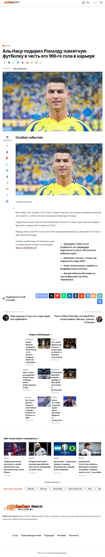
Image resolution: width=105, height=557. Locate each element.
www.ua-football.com (26, 248)
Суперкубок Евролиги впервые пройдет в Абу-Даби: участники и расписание (56, 381)
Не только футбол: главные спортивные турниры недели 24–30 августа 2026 (30, 409)
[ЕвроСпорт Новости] (11, 2)
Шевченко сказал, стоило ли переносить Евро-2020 (78, 260)
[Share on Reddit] (27, 62)
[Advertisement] (52, 24)
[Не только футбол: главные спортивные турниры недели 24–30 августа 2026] (44, 401)
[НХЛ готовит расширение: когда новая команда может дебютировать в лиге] (44, 374)
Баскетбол (29, 339)
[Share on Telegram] (31, 62)
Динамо (31, 489)
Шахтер (43, 489)
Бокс (53, 339)
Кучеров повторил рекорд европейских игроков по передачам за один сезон (39, 465)
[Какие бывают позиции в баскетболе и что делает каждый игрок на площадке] (44, 343)
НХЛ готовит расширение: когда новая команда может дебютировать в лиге (29, 380)
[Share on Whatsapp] (13, 62)
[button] (83, 2)
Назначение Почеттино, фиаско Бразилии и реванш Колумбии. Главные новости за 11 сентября (90, 466)
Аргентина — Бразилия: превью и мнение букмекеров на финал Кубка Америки (65, 465)
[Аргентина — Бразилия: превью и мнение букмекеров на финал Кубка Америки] (65, 449)
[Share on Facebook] (4, 62)
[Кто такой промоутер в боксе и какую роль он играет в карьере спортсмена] (69, 343)
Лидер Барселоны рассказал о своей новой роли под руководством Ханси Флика (14, 466)
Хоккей (25, 370)
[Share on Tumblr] (22, 62)
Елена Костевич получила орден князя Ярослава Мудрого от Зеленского (57, 410)
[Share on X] (9, 62)
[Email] (36, 62)
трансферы (57, 489)
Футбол (7, 46)
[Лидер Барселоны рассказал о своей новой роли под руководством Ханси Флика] (15, 449)
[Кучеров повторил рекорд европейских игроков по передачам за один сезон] (40, 449)
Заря (100, 489)
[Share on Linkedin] (18, 62)
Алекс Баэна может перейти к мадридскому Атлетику (78, 267)
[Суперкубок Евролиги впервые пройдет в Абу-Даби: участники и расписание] (69, 374)
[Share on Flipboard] (7, 158)
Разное (28, 397)
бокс (90, 489)
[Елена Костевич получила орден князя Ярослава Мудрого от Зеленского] (69, 401)
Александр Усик (75, 489)
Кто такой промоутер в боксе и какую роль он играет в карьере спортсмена (56, 349)
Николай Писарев (20, 68)
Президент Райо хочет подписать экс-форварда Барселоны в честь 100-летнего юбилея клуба (78, 248)
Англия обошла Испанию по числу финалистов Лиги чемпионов (78, 276)
